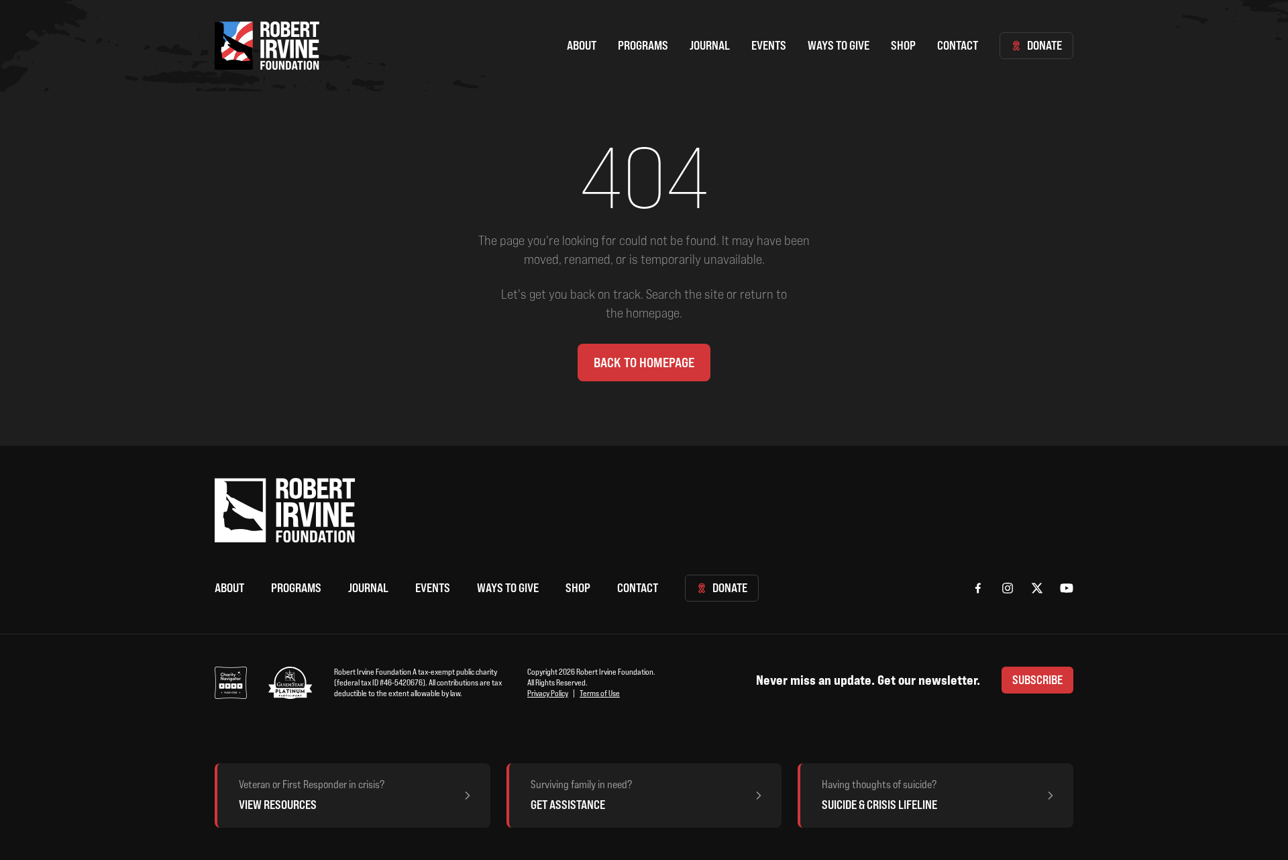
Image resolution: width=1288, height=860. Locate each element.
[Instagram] (1007, 588)
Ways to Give (838, 45)
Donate (1044, 45)
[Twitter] (1037, 588)
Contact (957, 45)
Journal (710, 45)
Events (768, 45)
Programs (643, 45)
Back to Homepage (644, 362)
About (581, 45)
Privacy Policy (547, 693)
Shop (903, 45)
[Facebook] (978, 588)
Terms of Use (600, 693)
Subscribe (1037, 680)
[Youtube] (1066, 588)
